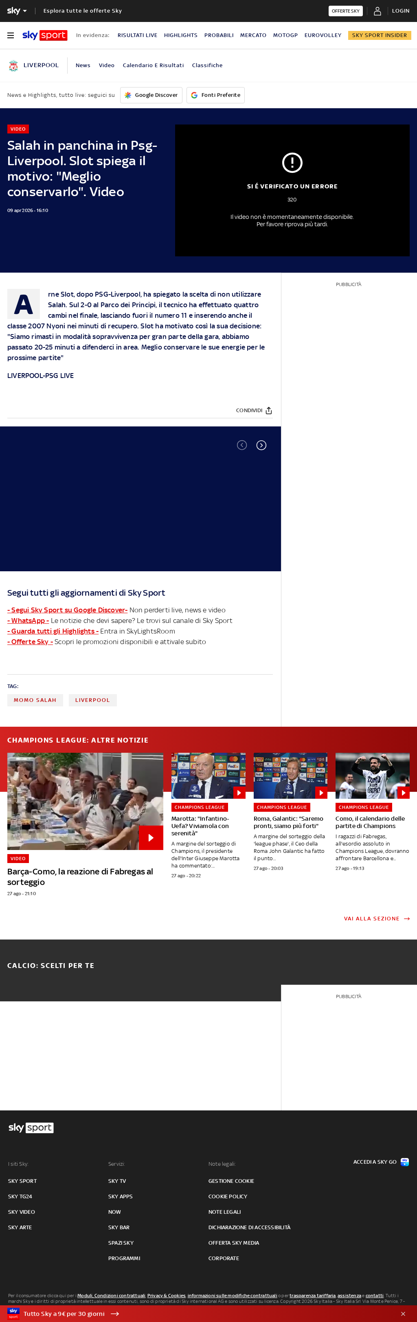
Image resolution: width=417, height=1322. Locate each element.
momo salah (35, 700)
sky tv (117, 1181)
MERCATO (253, 35)
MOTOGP (285, 35)
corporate (223, 1258)
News (83, 65)
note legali (224, 1212)
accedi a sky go (375, 1162)
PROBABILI (219, 35)
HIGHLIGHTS (181, 35)
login (401, 11)
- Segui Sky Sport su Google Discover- (67, 610)
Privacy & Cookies (166, 1295)
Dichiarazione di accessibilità (249, 1227)
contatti (375, 1295)
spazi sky (121, 1243)
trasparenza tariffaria (313, 1295)
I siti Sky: (18, 1164)
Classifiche (207, 65)
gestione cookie (231, 1181)
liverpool (92, 700)
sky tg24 (20, 1196)
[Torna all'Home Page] (45, 35)
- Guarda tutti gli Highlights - (53, 631)
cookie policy (228, 1196)
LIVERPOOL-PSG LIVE (40, 375)
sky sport (22, 1181)
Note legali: (222, 1164)
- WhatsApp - (28, 620)
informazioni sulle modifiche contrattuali (232, 1295)
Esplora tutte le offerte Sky (83, 11)
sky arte (20, 1227)
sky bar (118, 1227)
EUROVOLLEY (323, 35)
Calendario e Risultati (153, 65)
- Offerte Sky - (30, 642)
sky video (21, 1212)
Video (107, 65)
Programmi (124, 1258)
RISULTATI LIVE (138, 35)
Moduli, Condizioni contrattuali (111, 1295)
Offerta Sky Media (233, 1243)
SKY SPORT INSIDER (379, 35)
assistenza (349, 1295)
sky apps (120, 1196)
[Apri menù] (10, 35)
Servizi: (116, 1164)
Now (114, 1212)
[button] (261, 445)
